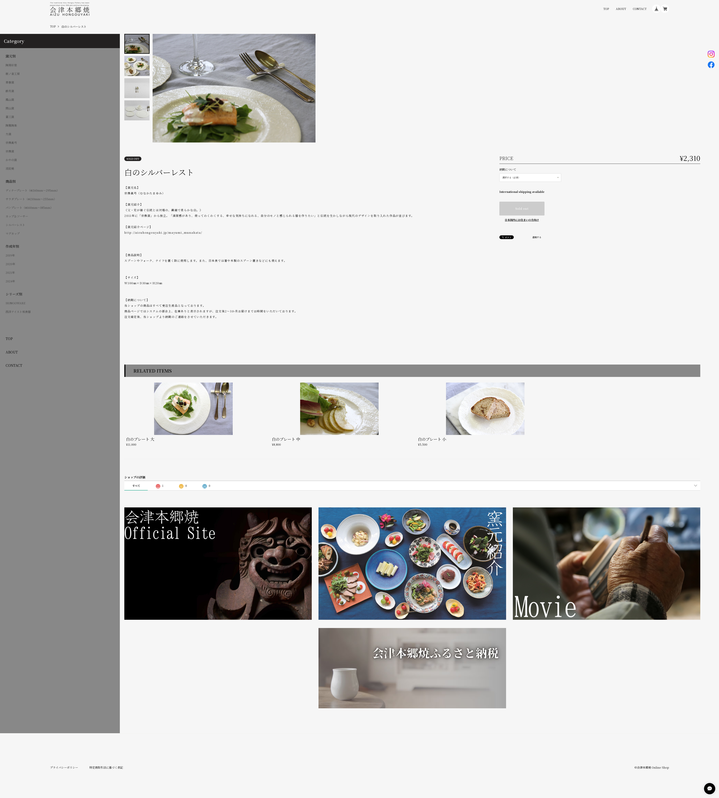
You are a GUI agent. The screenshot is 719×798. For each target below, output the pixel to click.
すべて (136, 486)
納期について (507, 169)
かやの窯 (11, 160)
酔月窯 (10, 91)
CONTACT (640, 8)
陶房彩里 (11, 65)
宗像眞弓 (11, 143)
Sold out (521, 208)
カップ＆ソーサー (17, 216)
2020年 (10, 264)
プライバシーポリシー (64, 767)
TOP (606, 8)
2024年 (10, 281)
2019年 (10, 255)
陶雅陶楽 (11, 125)
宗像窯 (10, 151)
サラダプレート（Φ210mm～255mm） (31, 199)
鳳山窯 (10, 99)
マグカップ (13, 233)
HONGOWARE (15, 303)
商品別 (11, 181)
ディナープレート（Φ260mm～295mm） (32, 190)
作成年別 (12, 246)
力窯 (8, 134)
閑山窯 (10, 108)
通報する (536, 237)
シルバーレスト (15, 225)
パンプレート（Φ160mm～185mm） (29, 208)
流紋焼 (10, 168)
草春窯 (10, 82)
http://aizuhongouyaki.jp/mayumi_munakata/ (163, 232)
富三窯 (10, 117)
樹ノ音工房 (13, 74)
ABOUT (621, 8)
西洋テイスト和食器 (18, 312)
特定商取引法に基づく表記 (106, 767)
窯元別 (11, 56)
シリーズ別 (14, 294)
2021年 (10, 272)
